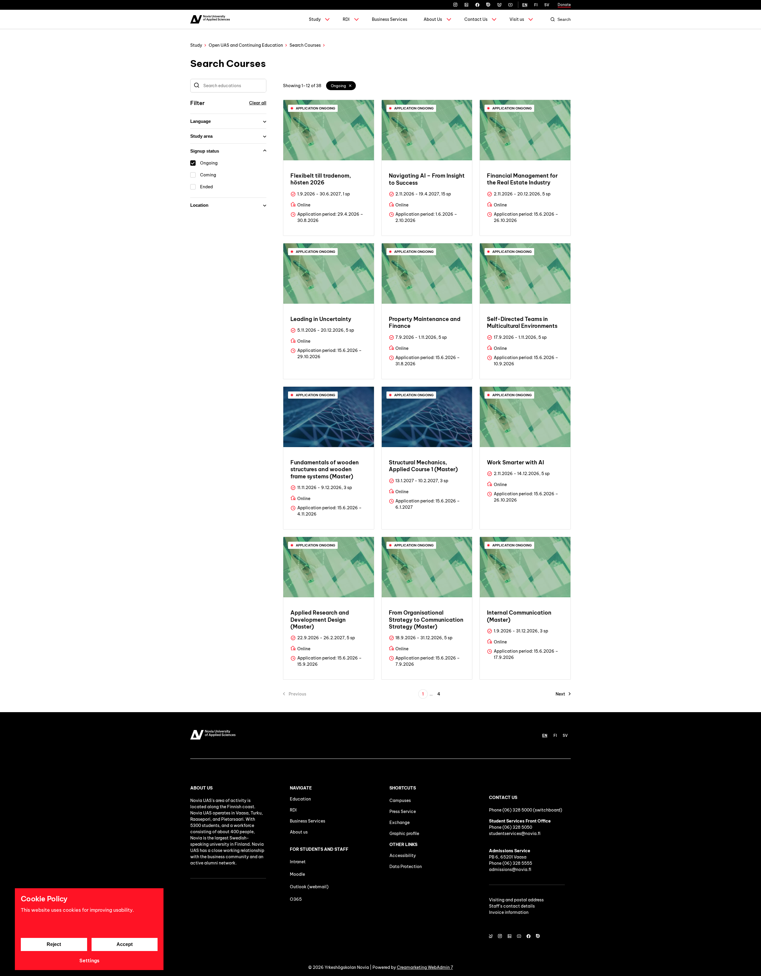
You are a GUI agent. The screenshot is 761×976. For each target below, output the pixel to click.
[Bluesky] (499, 5)
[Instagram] (455, 5)
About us (299, 832)
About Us (433, 19)
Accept (125, 944)
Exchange (399, 822)
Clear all (257, 103)
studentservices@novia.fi (514, 833)
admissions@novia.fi (510, 869)
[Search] (197, 85)
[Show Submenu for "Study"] (327, 19)
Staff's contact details (512, 906)
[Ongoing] (350, 85)
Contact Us (476, 19)
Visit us (517, 19)
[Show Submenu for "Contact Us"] (494, 19)
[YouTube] (510, 5)
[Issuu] (488, 5)
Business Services (389, 19)
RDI (346, 19)
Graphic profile (404, 833)
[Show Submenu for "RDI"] (356, 19)
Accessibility (402, 855)
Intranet (298, 861)
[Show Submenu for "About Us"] (448, 19)
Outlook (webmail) (309, 886)
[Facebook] (477, 5)
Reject (54, 944)
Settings (89, 961)
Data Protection (405, 866)
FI (535, 5)
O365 (296, 899)
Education (300, 799)
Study (315, 19)
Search (564, 19)
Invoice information (509, 912)
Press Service (402, 811)
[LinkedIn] (466, 5)
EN (524, 5)
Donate (564, 4)
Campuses (400, 800)
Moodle (297, 874)
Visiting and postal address (516, 900)
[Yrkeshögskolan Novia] (210, 19)
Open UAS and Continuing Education (246, 45)
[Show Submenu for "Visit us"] (530, 19)
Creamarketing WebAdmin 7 (425, 967)
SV (546, 5)
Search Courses (305, 45)
